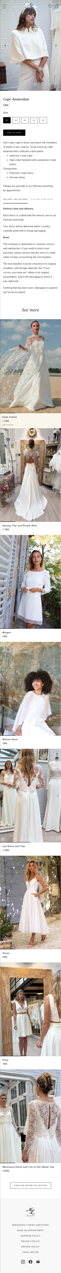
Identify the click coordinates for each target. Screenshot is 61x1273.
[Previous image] (5, 45)
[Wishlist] (50, 6)
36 (7, 120)
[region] (30, 45)
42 (34, 120)
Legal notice (30, 1252)
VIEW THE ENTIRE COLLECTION (30, 1185)
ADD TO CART (14, 132)
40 (25, 120)
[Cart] (56, 6)
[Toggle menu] (4, 6)
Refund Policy (30, 1247)
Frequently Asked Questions (30, 1225)
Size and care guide (42, 199)
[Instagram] (23, 1262)
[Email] (38, 1262)
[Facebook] (30, 1262)
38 (16, 120)
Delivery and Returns (15, 199)
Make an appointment (30, 1230)
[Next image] (56, 45)
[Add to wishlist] (56, 86)
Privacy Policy (30, 1241)
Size (5, 112)
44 (43, 120)
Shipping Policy (31, 1236)
